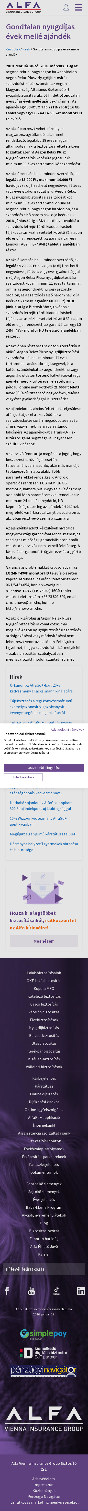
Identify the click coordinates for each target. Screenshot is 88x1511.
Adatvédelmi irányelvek (67, 729)
